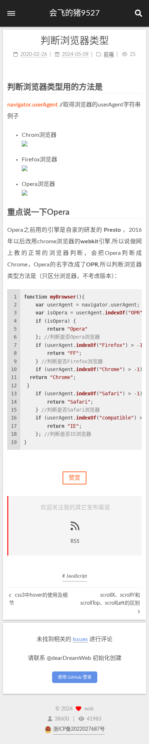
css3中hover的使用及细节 (38, 599)
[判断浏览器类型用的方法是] (137, 86)
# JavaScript (74, 576)
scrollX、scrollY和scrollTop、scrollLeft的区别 (110, 599)
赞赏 (74, 478)
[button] (11, 13)
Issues (80, 639)
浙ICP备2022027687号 (79, 729)
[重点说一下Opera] (137, 212)
